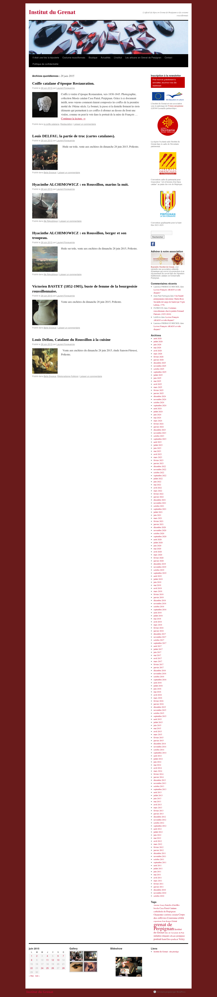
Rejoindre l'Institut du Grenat (162, 266)
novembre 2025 (160, 365)
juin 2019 (157, 582)
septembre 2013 (160, 789)
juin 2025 (157, 378)
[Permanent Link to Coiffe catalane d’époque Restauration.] (45, 116)
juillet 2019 (158, 579)
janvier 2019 (159, 597)
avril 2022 (158, 487)
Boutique (93, 57)
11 (47, 959)
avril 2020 (158, 551)
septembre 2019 (160, 573)
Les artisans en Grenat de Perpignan (143, 57)
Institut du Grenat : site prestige (166, 951)
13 (58, 959)
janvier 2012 (159, 850)
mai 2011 (157, 874)
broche (156, 908)
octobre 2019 (159, 569)
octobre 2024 (159, 402)
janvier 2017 (159, 667)
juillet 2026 (158, 341)
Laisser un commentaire (85, 124)
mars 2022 (158, 490)
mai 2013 (157, 801)
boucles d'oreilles (172, 905)
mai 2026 (157, 347)
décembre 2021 (160, 499)
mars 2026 (158, 353)
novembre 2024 (160, 399)
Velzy (182, 939)
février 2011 (158, 883)
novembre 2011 (160, 856)
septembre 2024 (160, 405)
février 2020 (158, 557)
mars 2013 (158, 807)
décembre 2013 (160, 780)
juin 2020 (157, 545)
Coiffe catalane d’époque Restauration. (63, 83)
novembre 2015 (160, 710)
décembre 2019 (160, 563)
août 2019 (158, 576)
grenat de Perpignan (164, 926)
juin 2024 (157, 414)
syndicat (174, 939)
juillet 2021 (158, 512)
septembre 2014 (160, 752)
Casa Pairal (164, 908)
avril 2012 (158, 841)
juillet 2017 (158, 649)
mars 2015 (158, 734)
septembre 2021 (160, 509)
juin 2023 (157, 448)
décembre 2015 (160, 707)
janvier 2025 (159, 393)
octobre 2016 (159, 676)
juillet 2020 (158, 542)
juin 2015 (157, 725)
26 (53, 968)
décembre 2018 (160, 600)
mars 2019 (158, 591)
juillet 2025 (158, 375)
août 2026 (158, 338)
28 (63, 968)
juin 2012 (157, 835)
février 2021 (158, 521)
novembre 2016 (160, 673)
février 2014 (158, 774)
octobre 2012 (159, 822)
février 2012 (158, 847)
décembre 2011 (160, 853)
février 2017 (158, 664)
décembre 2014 (160, 743)
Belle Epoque (50, 172)
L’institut (118, 57)
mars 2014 (158, 771)
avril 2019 (158, 588)
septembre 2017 (160, 643)
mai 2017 (157, 655)
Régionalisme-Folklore (67, 376)
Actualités (106, 57)
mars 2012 (158, 844)
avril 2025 (158, 384)
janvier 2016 (159, 704)
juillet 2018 (158, 615)
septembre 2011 (160, 862)
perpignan (180, 935)
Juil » (37, 975)
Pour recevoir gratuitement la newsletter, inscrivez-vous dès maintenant (165, 82)
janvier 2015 (159, 740)
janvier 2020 (159, 560)
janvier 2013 (159, 813)
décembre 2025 (160, 362)
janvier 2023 (159, 463)
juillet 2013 (158, 795)
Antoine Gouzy (159, 905)
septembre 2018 (160, 609)
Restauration (66, 124)
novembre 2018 (160, 603)
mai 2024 (157, 417)
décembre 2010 (160, 889)
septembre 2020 (160, 536)
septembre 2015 (160, 716)
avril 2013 (158, 804)
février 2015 (158, 737)
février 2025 (158, 390)
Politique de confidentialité (45, 63)
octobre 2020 (159, 533)
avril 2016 (158, 694)
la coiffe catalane (51, 124)
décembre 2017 (160, 633)
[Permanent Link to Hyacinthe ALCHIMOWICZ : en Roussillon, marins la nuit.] (45, 217)
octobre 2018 (159, 606)
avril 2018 (158, 621)
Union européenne (176, 105)
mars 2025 (158, 387)
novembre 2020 (160, 530)
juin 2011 (157, 871)
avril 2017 (158, 658)
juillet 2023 (158, 445)
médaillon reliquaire (161, 935)
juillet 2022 (158, 478)
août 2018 (158, 612)
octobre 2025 (159, 368)
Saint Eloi (166, 939)
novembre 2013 (160, 783)
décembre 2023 (160, 429)
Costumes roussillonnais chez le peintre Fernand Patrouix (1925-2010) (169, 310)
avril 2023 (158, 454)
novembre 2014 (160, 746)
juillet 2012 (158, 831)
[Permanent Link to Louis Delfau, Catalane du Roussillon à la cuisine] (45, 372)
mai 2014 (157, 764)
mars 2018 (158, 624)
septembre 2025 (160, 371)
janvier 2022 (159, 496)
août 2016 (158, 682)
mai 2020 (157, 548)
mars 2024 (158, 420)
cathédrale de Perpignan (165, 911)
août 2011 (158, 865)
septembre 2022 (160, 475)
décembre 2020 (160, 527)
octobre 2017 (159, 640)
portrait (157, 939)
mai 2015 (157, 728)
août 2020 (158, 539)
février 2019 (158, 594)
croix (181, 918)
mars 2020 (158, 554)
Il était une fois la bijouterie (46, 57)
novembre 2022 (160, 469)
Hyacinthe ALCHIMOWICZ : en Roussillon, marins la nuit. (80, 184)
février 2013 (158, 810)
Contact (168, 57)
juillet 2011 (158, 868)
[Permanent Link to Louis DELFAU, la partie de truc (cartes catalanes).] (45, 169)
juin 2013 (157, 798)
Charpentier (158, 914)
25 (47, 968)
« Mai (31, 975)
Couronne (172, 917)
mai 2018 (157, 618)
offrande (173, 936)
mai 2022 (157, 484)
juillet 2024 (158, 411)
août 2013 (158, 792)
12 (53, 959)
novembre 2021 (160, 502)
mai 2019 (157, 585)
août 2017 (158, 646)
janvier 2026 (159, 359)
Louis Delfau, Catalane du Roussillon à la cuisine (71, 339)
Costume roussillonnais (73, 57)
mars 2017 (158, 661)
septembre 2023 (160, 438)
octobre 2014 (159, 749)
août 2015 (158, 719)
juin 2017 (157, 652)
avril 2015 (158, 731)
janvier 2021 (159, 524)
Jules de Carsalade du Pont (174, 933)
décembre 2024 (160, 396)
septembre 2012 (160, 825)
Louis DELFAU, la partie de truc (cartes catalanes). (73, 136)
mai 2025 (157, 381)
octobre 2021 (159, 506)
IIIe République (51, 221)
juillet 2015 (158, 722)
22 (31, 968)
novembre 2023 (160, 432)
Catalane (173, 908)
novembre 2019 (160, 566)
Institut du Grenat (52, 12)
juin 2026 (157, 344)
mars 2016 (158, 697)
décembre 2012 (160, 816)
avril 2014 (158, 767)
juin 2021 (157, 515)
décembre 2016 (160, 670)
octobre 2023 (159, 435)
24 (42, 968)
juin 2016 (157, 688)
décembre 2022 (160, 466)
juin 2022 (157, 481)
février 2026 (158, 356)
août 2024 (158, 408)
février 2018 (158, 627)
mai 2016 (157, 691)
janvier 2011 (159, 886)
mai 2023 (157, 451)
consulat (175, 914)
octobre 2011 (159, 859)
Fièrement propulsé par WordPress (171, 991)
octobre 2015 (159, 713)
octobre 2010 (159, 895)
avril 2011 (158, 877)
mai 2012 (157, 838)
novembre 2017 (160, 637)
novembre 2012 (160, 819)
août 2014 (158, 755)
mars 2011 (158, 880)
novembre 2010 (160, 892)
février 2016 (158, 700)
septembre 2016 (160, 679)
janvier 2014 (159, 777)
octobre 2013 (159, 786)
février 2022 (158, 493)
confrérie (167, 914)
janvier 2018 (159, 630)
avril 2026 (158, 350)
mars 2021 (158, 518)
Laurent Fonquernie (65, 87)
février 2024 (158, 423)
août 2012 (158, 828)
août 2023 (158, 442)
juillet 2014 (158, 758)
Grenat (174, 921)
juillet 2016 (158, 685)
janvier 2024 (159, 426)
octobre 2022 (159, 472)
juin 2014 (157, 761)
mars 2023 (158, 457)
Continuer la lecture (73, 118)
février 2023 (158, 460)
